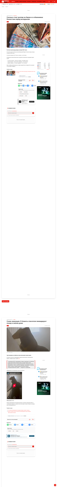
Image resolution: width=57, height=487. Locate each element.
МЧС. (19, 358)
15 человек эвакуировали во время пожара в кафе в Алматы (18, 410)
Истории (16, 1)
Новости (13, 1)
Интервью (29, 1)
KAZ (54, 1)
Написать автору (47, 325)
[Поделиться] (55, 485)
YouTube (43, 1)
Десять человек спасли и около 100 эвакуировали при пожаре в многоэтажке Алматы (19, 412)
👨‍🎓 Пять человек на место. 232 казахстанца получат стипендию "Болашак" (44, 82)
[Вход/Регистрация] (52, 1)
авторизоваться (14, 444)
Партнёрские (39, 1)
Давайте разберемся (22, 1)
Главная (3, 6)
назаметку (15, 15)
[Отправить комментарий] (33, 113)
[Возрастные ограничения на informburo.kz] (49, 1)
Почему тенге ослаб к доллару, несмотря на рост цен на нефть (25, 72)
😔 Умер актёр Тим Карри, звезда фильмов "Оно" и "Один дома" (43, 77)
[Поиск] (51, 1)
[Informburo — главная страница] (5, 1)
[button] (51, 4)
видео (14, 319)
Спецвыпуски (34, 1)
